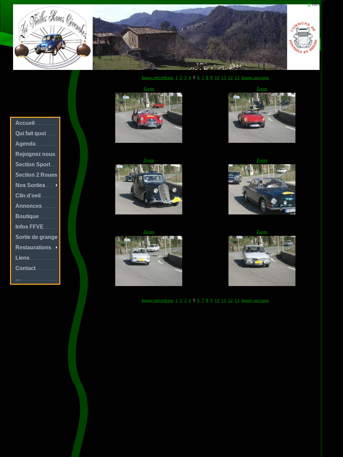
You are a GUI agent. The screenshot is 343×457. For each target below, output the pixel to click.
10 (217, 77)
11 (223, 77)
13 (237, 77)
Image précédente (158, 77)
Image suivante (255, 77)
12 (230, 77)
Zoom (148, 88)
